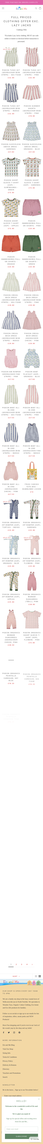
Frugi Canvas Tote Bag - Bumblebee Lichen (31, 486)
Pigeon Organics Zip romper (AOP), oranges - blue (11, 561)
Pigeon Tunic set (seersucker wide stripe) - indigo (11, 108)
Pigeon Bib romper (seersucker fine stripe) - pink (11, 374)
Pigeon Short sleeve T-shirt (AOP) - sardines (31, 182)
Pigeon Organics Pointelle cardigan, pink (11, 714)
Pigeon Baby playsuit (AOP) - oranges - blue (31, 374)
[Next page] (32, 964)
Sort (15, 976)
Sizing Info (6, 1053)
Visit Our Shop (8, 1049)
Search (5, 1077)
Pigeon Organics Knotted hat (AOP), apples (32, 831)
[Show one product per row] (36, 976)
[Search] (36, 8)
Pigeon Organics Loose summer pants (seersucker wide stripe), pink (32, 716)
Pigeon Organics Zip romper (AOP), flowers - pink (32, 561)
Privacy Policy (8, 1061)
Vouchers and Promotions (12, 1073)
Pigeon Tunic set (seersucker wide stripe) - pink (32, 72)
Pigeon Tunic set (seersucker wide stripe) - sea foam (11, 72)
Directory (6, 1069)
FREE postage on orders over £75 (21, 2)
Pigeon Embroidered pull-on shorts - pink (32, 223)
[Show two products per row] (40, 976)
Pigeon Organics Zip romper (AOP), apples (11, 596)
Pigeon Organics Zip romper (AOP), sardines (32, 525)
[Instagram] (14, 1032)
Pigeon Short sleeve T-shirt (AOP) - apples (11, 223)
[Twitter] (9, 1032)
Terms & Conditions (10, 1057)
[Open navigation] (3, 8)
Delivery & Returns (9, 1065)
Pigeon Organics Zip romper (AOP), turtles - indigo (11, 525)
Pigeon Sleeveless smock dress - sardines (11, 146)
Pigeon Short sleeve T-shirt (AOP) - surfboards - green (11, 185)
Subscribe (21, 1136)
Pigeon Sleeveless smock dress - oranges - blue (32, 146)
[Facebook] (3, 1032)
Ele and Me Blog (9, 1045)
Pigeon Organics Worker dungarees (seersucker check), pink (11, 637)
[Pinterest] (19, 1032)
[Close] (39, 1099)
